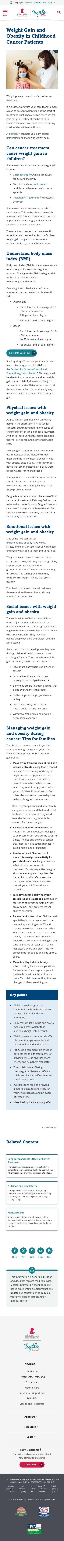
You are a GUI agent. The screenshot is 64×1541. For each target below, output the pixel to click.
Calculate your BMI (19, 353)
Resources (30, 1427)
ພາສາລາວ (21, 1489)
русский (42, 1491)
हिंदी (32, 1491)
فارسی (52, 1491)
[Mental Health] (32, 1219)
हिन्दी (44, 2)
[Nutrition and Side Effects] (32, 1193)
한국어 (53, 1486)
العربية (22, 1486)
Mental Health (16, 1212)
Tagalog (23, 1491)
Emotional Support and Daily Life (32, 1395)
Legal (30, 1437)
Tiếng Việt (42, 1486)
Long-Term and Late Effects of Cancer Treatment (29, 1160)
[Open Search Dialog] (59, 12)
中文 (31, 1486)
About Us (29, 1417)
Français (37, 2)
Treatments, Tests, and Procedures (32, 1379)
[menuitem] (32, 1464)
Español (28, 2)
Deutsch (43, 1489)
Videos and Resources (32, 1403)
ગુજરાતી (55, 1489)
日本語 (12, 1491)
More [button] (50, 2)
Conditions (32, 1371)
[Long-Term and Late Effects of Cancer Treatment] (32, 1166)
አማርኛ (33, 1489)
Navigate (30, 1364)
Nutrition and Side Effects (22, 1186)
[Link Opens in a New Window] (21, 1512)
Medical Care (32, 1387)
